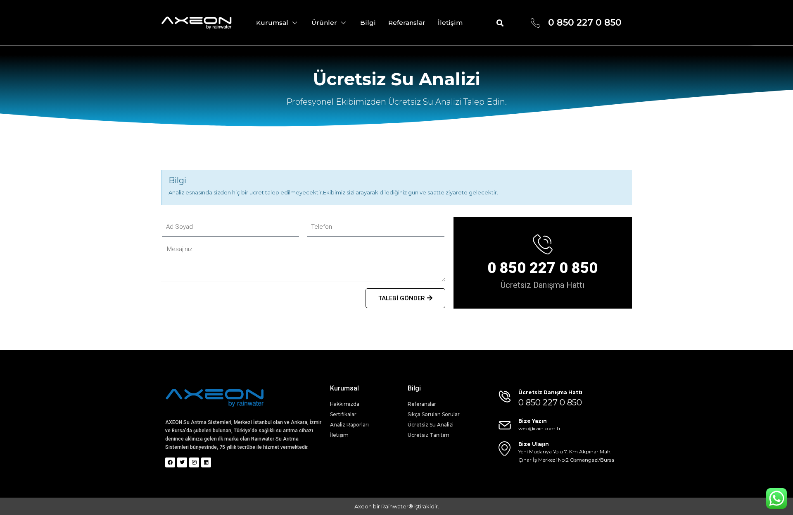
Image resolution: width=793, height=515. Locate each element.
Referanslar (406, 22)
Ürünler (324, 22)
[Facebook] (170, 462)
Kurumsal (272, 22)
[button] (500, 23)
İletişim (450, 22)
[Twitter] (182, 462)
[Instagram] (194, 462)
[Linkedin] (206, 462)
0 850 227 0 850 (542, 268)
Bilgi (368, 22)
